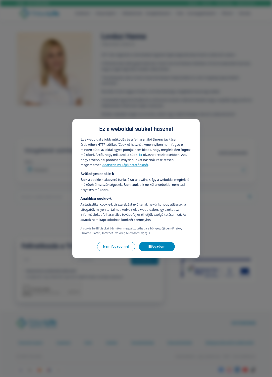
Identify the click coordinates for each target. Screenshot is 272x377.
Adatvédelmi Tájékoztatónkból (125, 165)
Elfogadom (156, 246)
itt (140, 155)
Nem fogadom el (116, 246)
